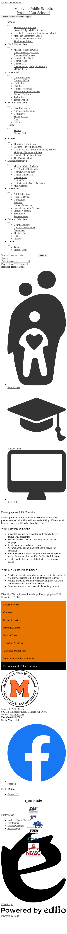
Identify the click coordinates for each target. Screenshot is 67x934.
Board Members (22, 108)
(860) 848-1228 (16, 714)
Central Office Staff (23, 58)
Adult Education (22, 77)
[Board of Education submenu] (8, 106)
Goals (16, 119)
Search (4, 255)
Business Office (21, 80)
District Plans (20, 61)
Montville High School (25, 27)
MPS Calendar (21, 69)
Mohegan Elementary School (28, 35)
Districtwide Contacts (24, 55)
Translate (24, 264)
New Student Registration (26, 52)
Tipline (17, 130)
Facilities (18, 86)
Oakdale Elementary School (27, 38)
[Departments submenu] (8, 75)
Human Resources (23, 88)
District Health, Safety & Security (30, 66)
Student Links (20, 133)
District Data (20, 63)
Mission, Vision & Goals (26, 49)
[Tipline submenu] (8, 128)
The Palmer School (23, 41)
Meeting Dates (21, 116)
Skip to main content (11, 2)
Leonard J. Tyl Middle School (28, 30)
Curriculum (19, 83)
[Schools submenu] (8, 25)
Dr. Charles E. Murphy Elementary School (35, 33)
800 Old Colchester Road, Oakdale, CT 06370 (24, 711)
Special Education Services (27, 91)
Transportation (21, 99)
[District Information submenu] (8, 47)
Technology (19, 97)
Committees (19, 113)
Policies (17, 122)
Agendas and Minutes (24, 111)
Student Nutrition (22, 94)
